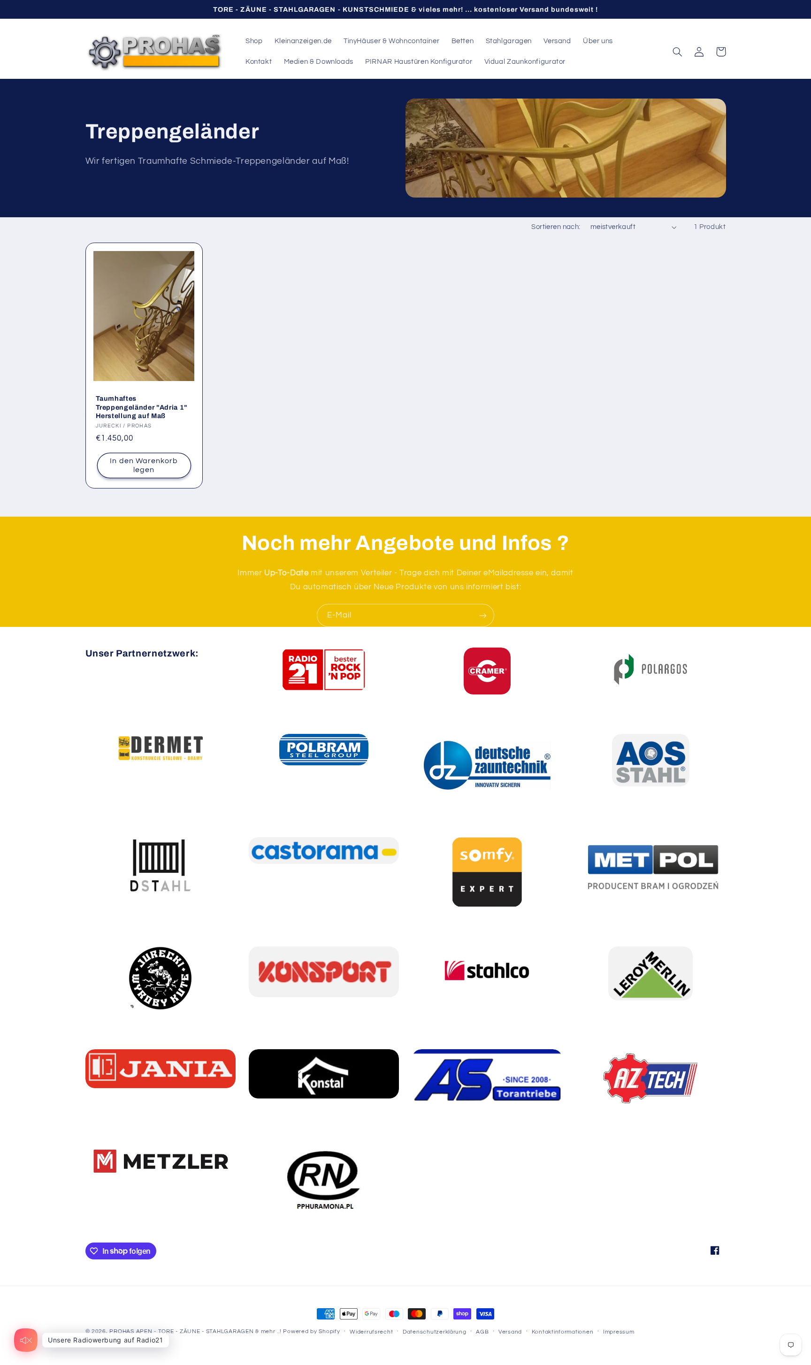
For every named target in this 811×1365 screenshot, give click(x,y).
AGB (482, 1331)
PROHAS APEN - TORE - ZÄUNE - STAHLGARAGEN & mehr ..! (195, 1331)
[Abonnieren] (483, 615)
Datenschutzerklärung (435, 1331)
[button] (678, 51)
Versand (510, 1331)
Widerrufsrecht (371, 1331)
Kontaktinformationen (563, 1331)
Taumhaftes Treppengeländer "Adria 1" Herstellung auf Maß (142, 407)
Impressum (619, 1331)
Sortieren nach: (555, 226)
